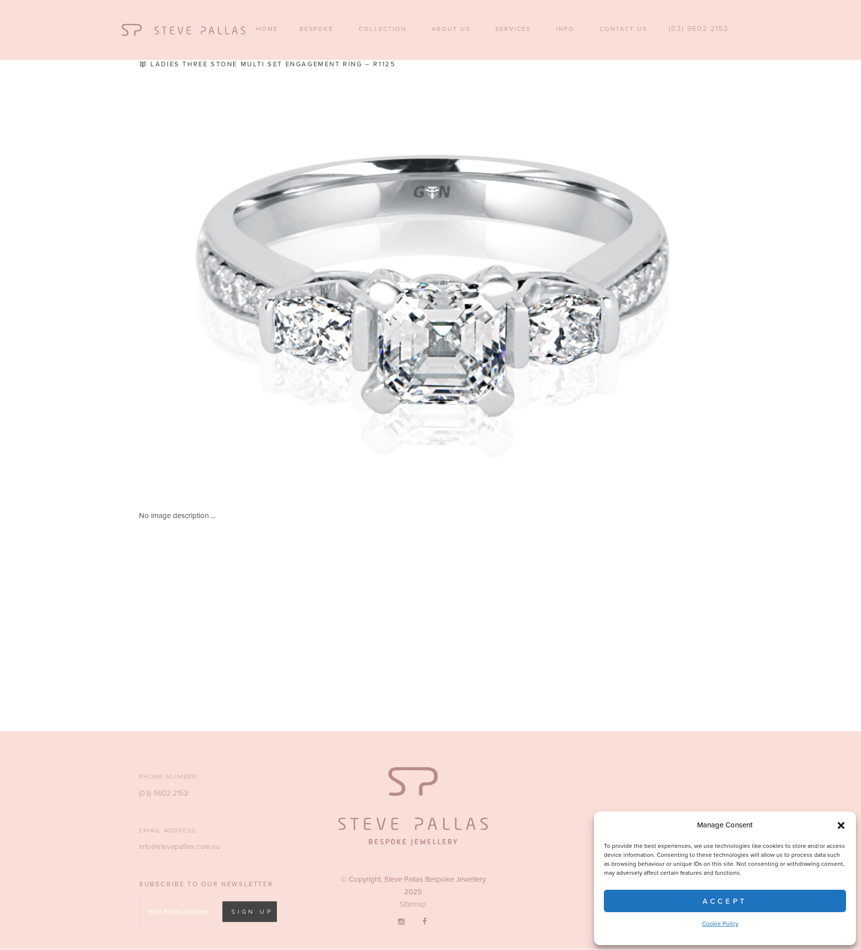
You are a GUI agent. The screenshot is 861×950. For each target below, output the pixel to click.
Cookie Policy (720, 923)
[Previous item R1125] (284, 279)
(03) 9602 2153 (163, 793)
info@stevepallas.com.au (179, 846)
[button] (841, 825)
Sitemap (413, 904)
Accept (725, 901)
